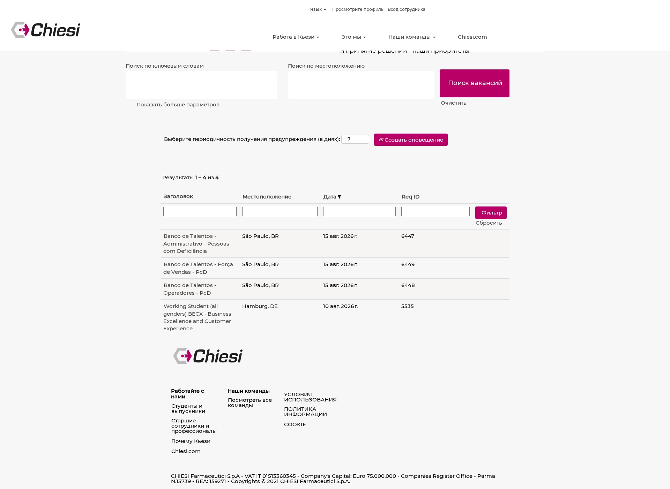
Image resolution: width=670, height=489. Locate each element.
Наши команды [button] (410, 36)
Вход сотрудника (406, 9)
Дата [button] (330, 196)
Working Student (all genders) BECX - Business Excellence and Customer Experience (197, 317)
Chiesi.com (472, 36)
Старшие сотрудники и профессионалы (194, 425)
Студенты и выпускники (188, 408)
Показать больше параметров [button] (177, 104)
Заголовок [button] (178, 196)
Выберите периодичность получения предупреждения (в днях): (252, 139)
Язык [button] (316, 9)
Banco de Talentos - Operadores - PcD (189, 289)
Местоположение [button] (267, 196)
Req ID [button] (410, 196)
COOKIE (295, 424)
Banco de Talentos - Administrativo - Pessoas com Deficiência (196, 243)
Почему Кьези (190, 441)
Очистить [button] (454, 102)
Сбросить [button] (489, 222)
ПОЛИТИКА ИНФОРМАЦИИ (305, 411)
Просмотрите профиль (358, 9)
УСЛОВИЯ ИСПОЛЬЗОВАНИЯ (310, 397)
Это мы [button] (352, 36)
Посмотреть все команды (250, 402)
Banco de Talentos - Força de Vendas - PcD (198, 268)
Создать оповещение (413, 139)
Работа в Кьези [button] (294, 36)
